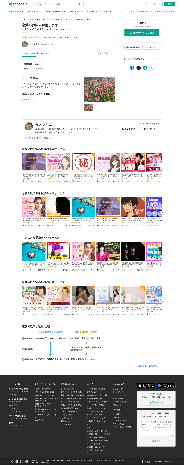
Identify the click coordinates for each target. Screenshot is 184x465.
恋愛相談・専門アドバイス (62, 19)
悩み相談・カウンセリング (40, 19)
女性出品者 (39, 68)
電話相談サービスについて (148, 365)
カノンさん (43, 124)
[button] (142, 59)
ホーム (24, 19)
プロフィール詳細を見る (148, 123)
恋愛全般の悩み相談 (83, 19)
